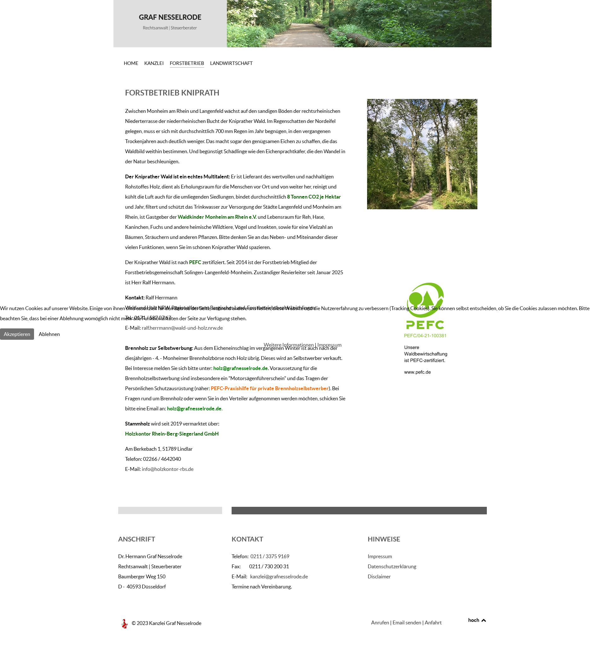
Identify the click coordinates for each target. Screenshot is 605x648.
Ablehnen (49, 334)
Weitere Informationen (289, 345)
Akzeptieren (17, 334)
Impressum (329, 345)
